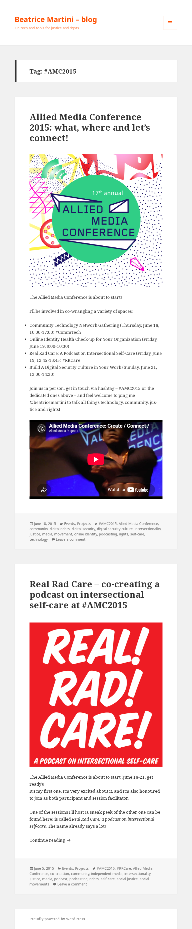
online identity (85, 534)
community (39, 528)
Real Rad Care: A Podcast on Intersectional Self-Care (82, 353)
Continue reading (51, 840)
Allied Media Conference (63, 297)
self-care (137, 534)
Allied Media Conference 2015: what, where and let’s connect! (90, 127)
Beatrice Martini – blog (56, 19)
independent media (106, 873)
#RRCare (71, 360)
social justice (127, 878)
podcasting (108, 534)
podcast (61, 878)
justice (35, 534)
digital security (83, 528)
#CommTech (68, 332)
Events (69, 523)
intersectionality (148, 528)
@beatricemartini (48, 402)
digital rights (60, 528)
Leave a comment (71, 539)
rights (123, 534)
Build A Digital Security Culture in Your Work (75, 367)
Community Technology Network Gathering (74, 325)
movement (63, 534)
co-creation (59, 873)
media (47, 534)
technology (39, 539)
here (47, 819)
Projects (84, 523)
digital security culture (115, 528)
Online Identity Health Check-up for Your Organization (85, 339)
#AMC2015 (130, 388)
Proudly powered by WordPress (57, 918)
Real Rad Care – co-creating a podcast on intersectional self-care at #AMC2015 (95, 594)
